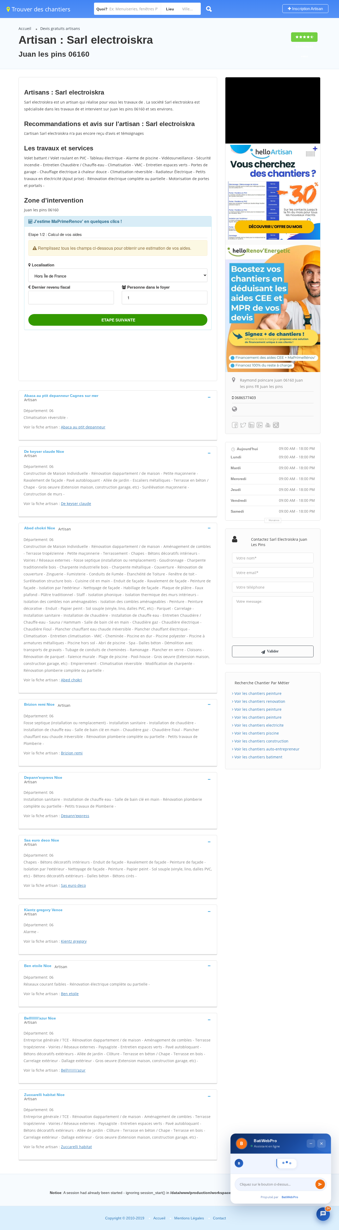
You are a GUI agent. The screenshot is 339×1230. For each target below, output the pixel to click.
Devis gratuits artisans (60, 28)
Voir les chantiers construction (260, 741)
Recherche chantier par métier (262, 682)
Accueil (25, 28)
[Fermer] (321, 1132)
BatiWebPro (290, 1197)
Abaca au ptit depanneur (83, 427)
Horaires (274, 520)
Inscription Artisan (307, 8)
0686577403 (245, 397)
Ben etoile (70, 993)
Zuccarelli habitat (76, 1146)
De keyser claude (76, 503)
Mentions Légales (189, 1218)
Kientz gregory (74, 941)
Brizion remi (72, 752)
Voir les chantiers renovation (259, 701)
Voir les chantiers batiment (257, 756)
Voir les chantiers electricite (258, 725)
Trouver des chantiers (40, 9)
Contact (219, 1218)
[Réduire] (311, 1132)
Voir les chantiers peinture (257, 693)
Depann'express (75, 815)
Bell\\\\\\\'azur (73, 1070)
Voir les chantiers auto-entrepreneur (266, 749)
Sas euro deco (73, 885)
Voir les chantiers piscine (256, 733)
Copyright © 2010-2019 (124, 1218)
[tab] (118, 397)
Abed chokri (71, 679)
